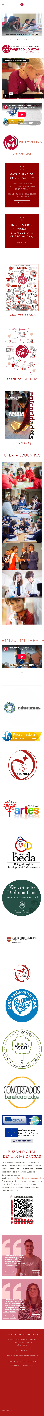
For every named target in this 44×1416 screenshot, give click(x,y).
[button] (3, 4)
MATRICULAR (22, 203)
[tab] (10, 39)
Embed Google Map (7, 1410)
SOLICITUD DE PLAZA (22, 243)
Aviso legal (10, 1362)
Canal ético (28, 1365)
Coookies (15, 1365)
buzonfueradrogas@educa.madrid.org (28, 1178)
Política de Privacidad (29, 1362)
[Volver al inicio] (22, 4)
